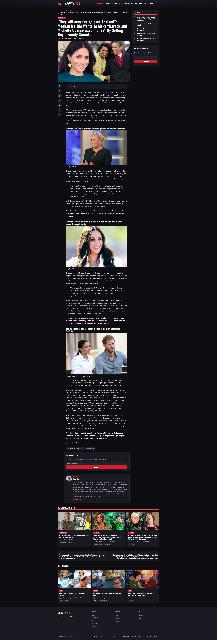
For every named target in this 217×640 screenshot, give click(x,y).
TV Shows (115, 3)
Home (59, 10)
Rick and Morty (63, 542)
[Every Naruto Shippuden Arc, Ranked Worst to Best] (108, 579)
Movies (108, 3)
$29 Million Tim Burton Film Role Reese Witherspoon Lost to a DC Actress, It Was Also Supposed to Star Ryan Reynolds (107, 537)
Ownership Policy (154, 636)
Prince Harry (80, 448)
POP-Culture (138, 3)
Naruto (66, 600)
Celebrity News (74, 10)
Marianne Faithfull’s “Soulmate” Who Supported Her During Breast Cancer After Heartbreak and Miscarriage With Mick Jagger (142, 537)
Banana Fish (131, 600)
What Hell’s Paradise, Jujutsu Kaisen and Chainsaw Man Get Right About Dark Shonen (146, 18)
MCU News (95, 623)
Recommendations (127, 3)
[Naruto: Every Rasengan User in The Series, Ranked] (74, 579)
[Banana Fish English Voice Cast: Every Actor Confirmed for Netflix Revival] (142, 579)
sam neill (71, 542)
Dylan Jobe (60, 38)
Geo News (76, 443)
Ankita (95, 541)
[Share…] (59, 114)
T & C (124, 636)
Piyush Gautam (97, 598)
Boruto (61, 600)
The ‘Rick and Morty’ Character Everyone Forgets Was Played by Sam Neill (74, 536)
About (116, 615)
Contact (117, 618)
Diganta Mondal (63, 598)
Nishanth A (62, 539)
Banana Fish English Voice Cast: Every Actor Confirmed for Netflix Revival (141, 594)
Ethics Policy (130, 636)
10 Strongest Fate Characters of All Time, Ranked (146, 29)
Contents (71, 86)
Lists (145, 3)
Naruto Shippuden (103, 600)
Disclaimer (110, 636)
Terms (140, 618)
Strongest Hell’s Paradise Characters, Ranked (146, 24)
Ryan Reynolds (108, 544)
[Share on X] (60, 91)
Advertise (117, 621)
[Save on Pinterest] (60, 86)
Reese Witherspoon (98, 544)
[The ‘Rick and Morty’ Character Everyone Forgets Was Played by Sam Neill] (74, 521)
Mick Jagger (131, 544)
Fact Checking (118, 636)
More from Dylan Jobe (79, 499)
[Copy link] (59, 110)
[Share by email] (60, 105)
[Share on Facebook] (60, 96)
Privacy (141, 615)
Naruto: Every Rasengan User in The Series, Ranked (72, 594)
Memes (151, 3)
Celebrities (99, 3)
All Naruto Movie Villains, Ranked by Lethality (146, 34)
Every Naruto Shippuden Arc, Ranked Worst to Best (107, 594)
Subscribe (96, 467)
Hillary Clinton (82, 395)
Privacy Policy (145, 636)
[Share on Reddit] (60, 100)
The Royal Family (90, 448)
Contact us (97, 636)
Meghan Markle (91, 176)
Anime (61, 590)
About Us (103, 636)
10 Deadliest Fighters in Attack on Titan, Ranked (145, 39)
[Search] (157, 3)
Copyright (137, 636)
